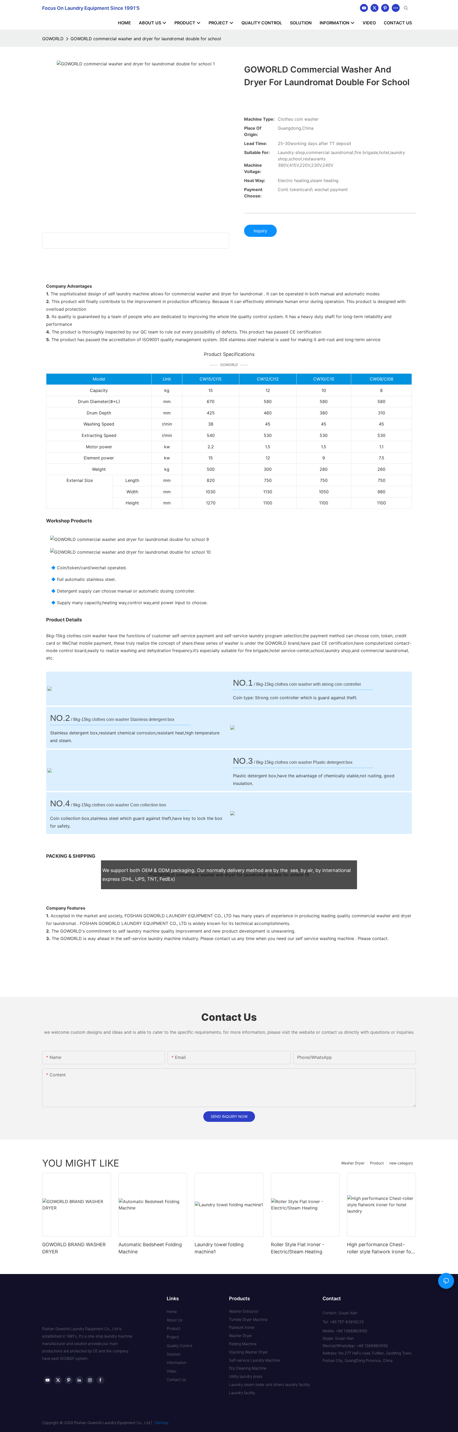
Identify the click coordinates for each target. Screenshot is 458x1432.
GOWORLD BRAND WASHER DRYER (74, 1248)
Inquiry (260, 230)
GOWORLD (53, 38)
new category (401, 1163)
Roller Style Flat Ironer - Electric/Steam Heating (297, 1248)
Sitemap (161, 1422)
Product (377, 1163)
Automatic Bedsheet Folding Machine (150, 1248)
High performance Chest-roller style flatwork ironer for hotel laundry (380, 1248)
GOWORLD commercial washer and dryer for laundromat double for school (146, 38)
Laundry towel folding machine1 (219, 1248)
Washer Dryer (352, 1163)
